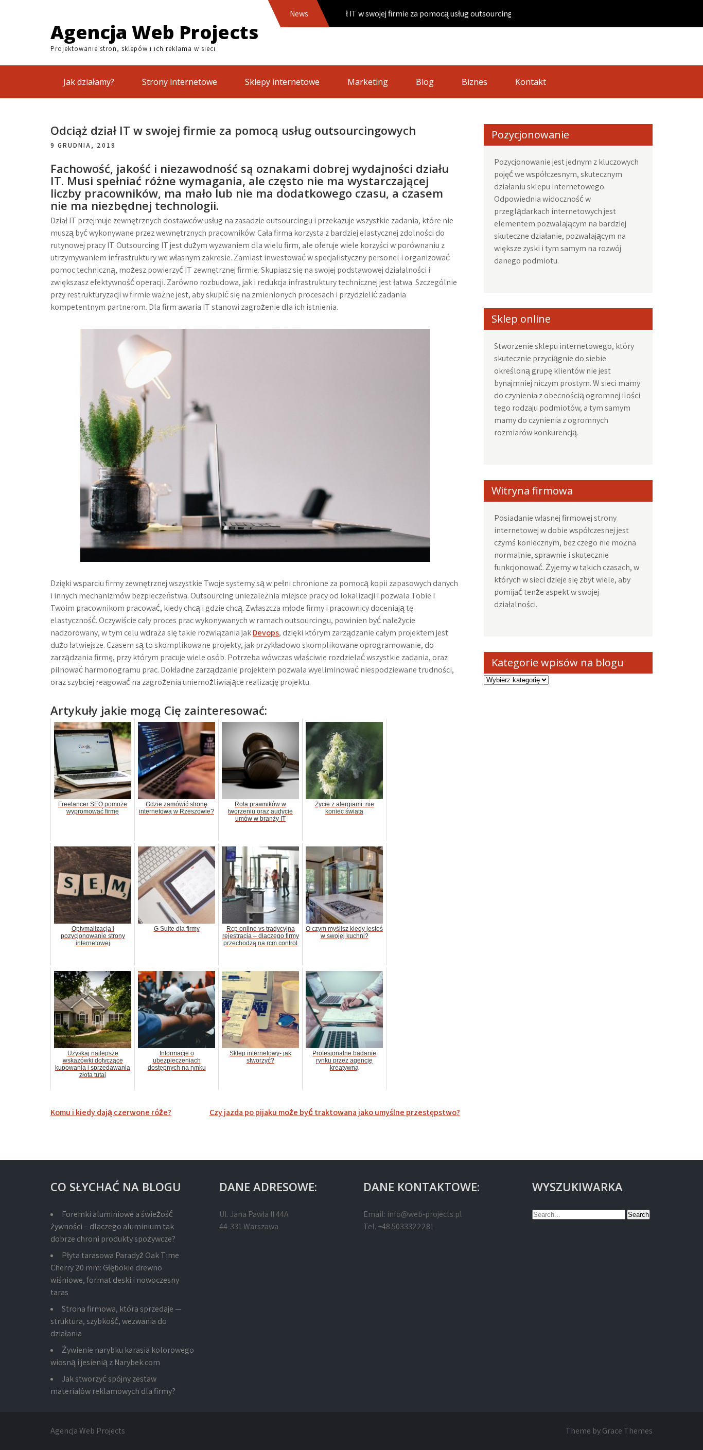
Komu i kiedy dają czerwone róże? (110, 1112)
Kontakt (530, 81)
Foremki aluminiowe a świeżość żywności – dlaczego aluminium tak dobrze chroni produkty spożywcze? (112, 1226)
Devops (266, 632)
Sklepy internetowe (282, 81)
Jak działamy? (88, 81)
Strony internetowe (179, 81)
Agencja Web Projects (154, 32)
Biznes (474, 81)
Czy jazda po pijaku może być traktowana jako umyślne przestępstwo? (334, 1112)
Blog (425, 81)
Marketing (367, 81)
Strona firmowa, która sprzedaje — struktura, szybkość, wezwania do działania (116, 1321)
